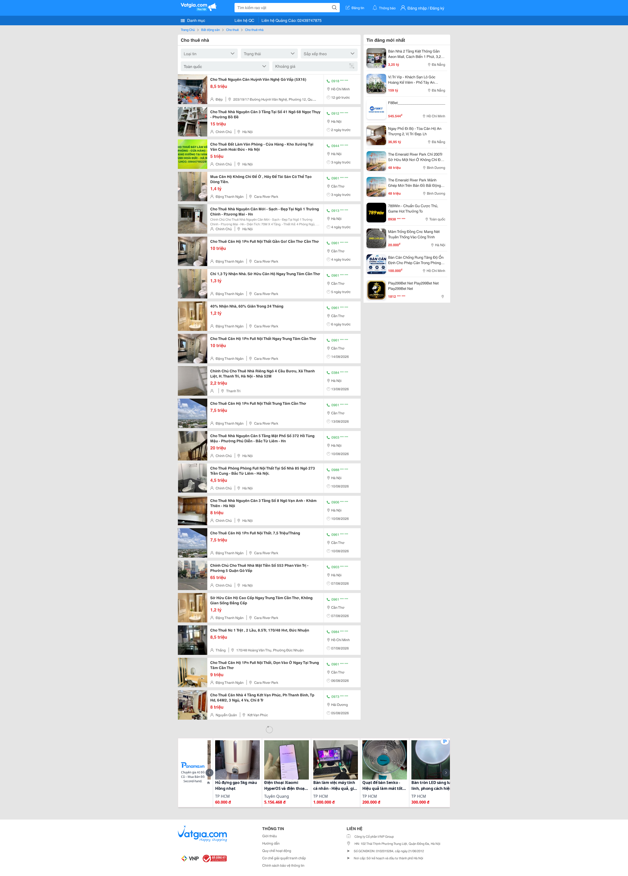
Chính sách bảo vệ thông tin (283, 865)
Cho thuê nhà (254, 29)
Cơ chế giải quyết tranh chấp (284, 857)
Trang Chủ (188, 29)
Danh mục (195, 20)
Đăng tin (358, 7)
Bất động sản (210, 29)
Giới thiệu (269, 835)
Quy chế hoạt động (276, 850)
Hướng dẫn (271, 843)
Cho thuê (232, 29)
